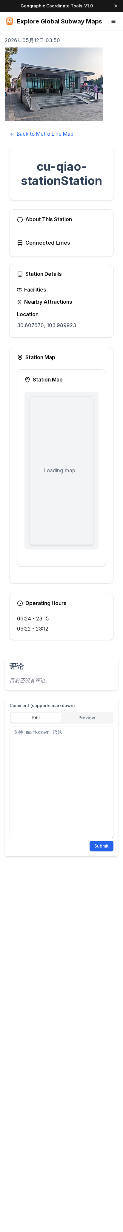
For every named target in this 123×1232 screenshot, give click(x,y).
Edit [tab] (36, 717)
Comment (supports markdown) (42, 705)
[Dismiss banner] (116, 6)
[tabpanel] (61, 782)
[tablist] (61, 718)
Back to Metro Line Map (45, 134)
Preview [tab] (87, 717)
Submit (101, 845)
